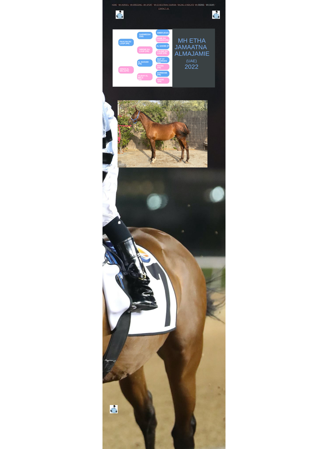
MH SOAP (210, 5)
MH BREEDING (136, 5)
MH (196, 5)
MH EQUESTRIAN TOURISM (165, 5)
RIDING (201, 5)
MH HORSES (124, 5)
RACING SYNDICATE (186, 5)
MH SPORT (147, 5)
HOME (114, 5)
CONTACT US (163, 9)
